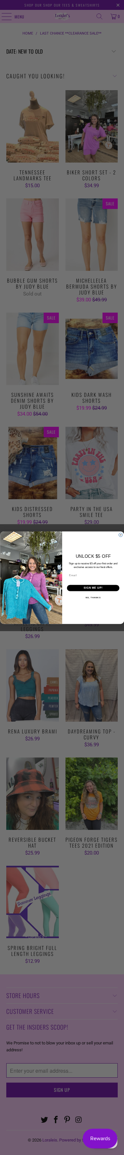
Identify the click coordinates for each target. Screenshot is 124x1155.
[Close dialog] (121, 535)
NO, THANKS (93, 597)
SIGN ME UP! (93, 587)
